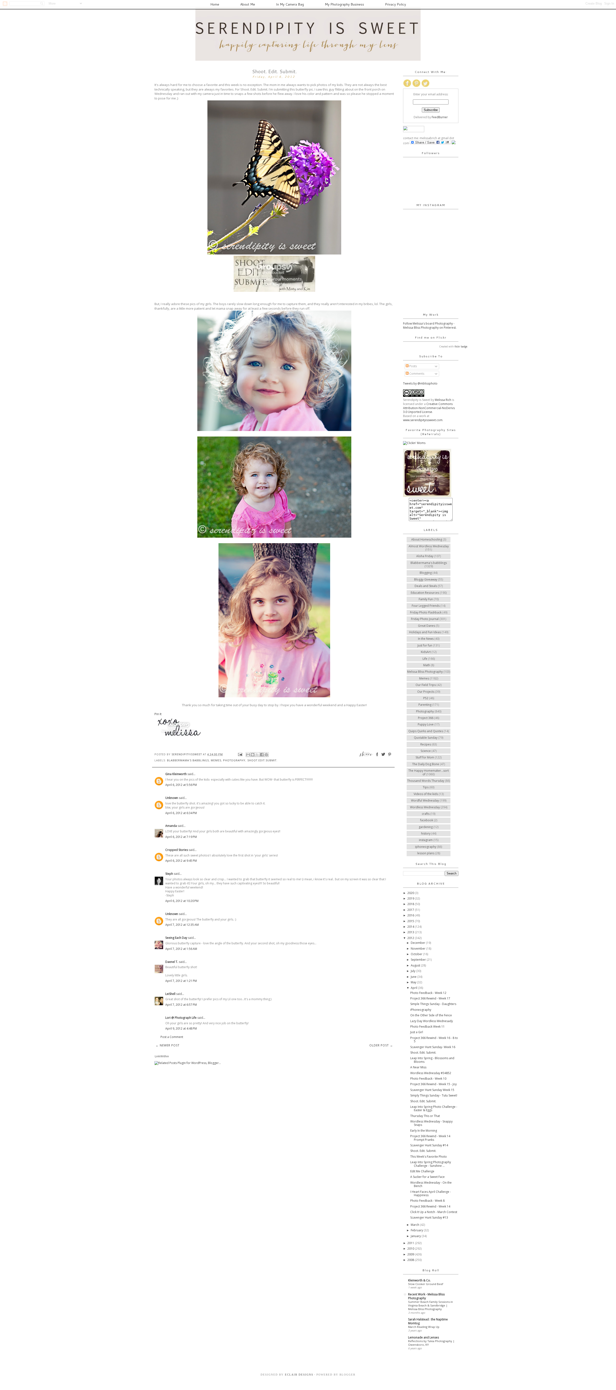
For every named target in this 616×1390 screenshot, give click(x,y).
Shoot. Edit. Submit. (423, 1053)
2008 (411, 1260)
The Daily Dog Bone (425, 764)
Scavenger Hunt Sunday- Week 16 (432, 1047)
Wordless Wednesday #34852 (430, 1073)
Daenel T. (171, 962)
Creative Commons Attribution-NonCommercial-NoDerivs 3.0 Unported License (429, 408)
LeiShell (170, 994)
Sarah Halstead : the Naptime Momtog (428, 1321)
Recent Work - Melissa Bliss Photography (426, 1296)
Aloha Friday (424, 556)
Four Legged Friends (426, 606)
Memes (216, 760)
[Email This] (248, 754)
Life (425, 659)
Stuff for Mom (425, 757)
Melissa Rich (443, 400)
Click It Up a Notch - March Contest (433, 1212)
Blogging (426, 573)
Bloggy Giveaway (425, 579)
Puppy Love (426, 724)
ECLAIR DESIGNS (298, 1374)
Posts (413, 366)
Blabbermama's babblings (188, 760)
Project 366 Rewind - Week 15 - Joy (433, 1084)
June (414, 977)
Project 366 (425, 718)
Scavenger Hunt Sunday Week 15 (432, 1090)
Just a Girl (416, 1032)
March (415, 1225)
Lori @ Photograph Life (181, 1018)
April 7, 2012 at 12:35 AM (182, 925)
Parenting (424, 705)
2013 (411, 932)
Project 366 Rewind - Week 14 (430, 1206)
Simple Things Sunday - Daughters (433, 1004)
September (419, 960)
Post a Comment (171, 1037)
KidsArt (426, 652)
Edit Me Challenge (422, 1171)
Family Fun (426, 599)
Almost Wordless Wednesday (429, 546)
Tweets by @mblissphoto (420, 383)
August (416, 965)
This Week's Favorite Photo (428, 1157)
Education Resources (425, 593)
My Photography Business (344, 4)
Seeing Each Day (176, 938)
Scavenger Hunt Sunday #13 (429, 1217)
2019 (411, 898)
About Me (247, 4)
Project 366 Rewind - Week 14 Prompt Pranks (430, 1138)
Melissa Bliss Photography (425, 672)
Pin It (157, 714)
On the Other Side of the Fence (431, 1015)
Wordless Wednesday (425, 807)
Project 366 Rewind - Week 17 (430, 998)
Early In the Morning (423, 1131)
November (418, 948)
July (413, 971)
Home (214, 4)
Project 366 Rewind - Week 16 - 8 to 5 (434, 1039)
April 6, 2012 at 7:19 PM (181, 837)
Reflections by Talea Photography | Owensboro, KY (431, 1342)
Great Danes (426, 626)
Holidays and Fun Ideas (425, 632)
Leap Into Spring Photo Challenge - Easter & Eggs (433, 1108)
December (418, 943)
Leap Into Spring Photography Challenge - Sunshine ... (430, 1164)
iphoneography (425, 847)
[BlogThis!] (252, 754)
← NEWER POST (168, 1045)
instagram (426, 840)
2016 (411, 915)
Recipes (425, 744)
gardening (426, 827)
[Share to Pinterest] (266, 754)
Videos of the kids (426, 794)
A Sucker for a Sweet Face (427, 1177)
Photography (234, 760)
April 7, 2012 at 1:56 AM (181, 949)
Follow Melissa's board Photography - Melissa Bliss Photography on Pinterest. (429, 325)
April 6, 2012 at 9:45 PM (181, 861)
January (416, 1236)
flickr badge (461, 346)
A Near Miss (418, 1067)
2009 (411, 1254)
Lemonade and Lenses (423, 1337)
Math (426, 665)
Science (426, 751)
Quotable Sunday (425, 738)
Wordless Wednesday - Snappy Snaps (431, 1123)
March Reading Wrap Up (423, 1327)
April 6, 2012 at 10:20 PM (182, 901)
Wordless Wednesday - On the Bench (431, 1184)
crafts (426, 814)
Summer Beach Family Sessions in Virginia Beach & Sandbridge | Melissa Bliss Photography (430, 1305)
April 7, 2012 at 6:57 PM (181, 1005)
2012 (411, 938)
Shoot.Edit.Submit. (262, 760)
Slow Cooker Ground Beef (425, 1284)
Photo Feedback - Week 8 (427, 1201)
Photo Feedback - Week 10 (428, 1079)
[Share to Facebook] (261, 754)
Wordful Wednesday (425, 800)
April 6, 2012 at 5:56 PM (181, 785)
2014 (411, 927)
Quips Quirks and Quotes (425, 731)
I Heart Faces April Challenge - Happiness (430, 1193)
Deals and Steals (426, 586)
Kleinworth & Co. (419, 1280)
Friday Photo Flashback (426, 612)
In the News (426, 639)
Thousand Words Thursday (425, 781)
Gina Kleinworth (176, 774)
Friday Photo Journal (425, 619)
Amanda (171, 826)
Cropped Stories (176, 850)
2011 (411, 1243)
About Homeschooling (426, 539)
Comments (416, 374)
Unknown (171, 798)
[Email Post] (240, 754)
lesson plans (425, 853)
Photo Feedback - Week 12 (428, 993)
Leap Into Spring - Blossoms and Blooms (432, 1060)
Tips (426, 787)
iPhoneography (420, 1010)
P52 (425, 698)
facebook (426, 820)
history (425, 833)
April (414, 988)
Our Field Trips (426, 685)
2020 (411, 893)
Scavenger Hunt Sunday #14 (429, 1145)
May (414, 982)
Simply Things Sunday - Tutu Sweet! (433, 1095)
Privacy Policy (395, 4)
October (417, 954)
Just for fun (424, 645)
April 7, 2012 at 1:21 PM (181, 981)
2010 (411, 1248)
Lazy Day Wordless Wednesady (431, 1021)
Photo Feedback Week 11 (427, 1027)
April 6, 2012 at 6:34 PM (181, 813)
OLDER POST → (381, 1045)
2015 (411, 921)
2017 (411, 910)
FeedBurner (440, 117)
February (417, 1230)
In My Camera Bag (290, 4)
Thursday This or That (425, 1116)
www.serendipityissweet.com (423, 420)
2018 (411, 904)
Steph (169, 874)
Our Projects (425, 692)
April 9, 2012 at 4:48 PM (181, 1028)
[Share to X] (257, 754)
